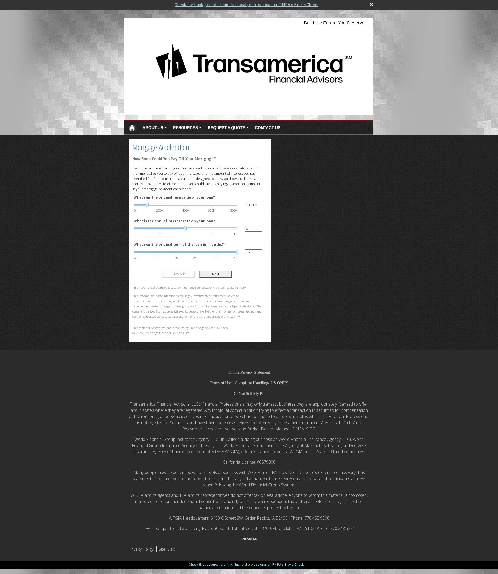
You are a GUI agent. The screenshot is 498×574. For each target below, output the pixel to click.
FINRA (298, 429)
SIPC (310, 429)
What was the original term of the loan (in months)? (179, 244)
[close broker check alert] (371, 5)
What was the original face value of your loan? (174, 197)
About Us (153, 127)
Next (215, 274)
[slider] (185, 205)
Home (132, 127)
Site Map (167, 549)
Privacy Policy (141, 549)
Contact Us (267, 127)
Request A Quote (226, 127)
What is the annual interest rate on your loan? (174, 220)
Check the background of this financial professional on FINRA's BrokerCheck (246, 4)
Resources (185, 127)
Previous (178, 274)
